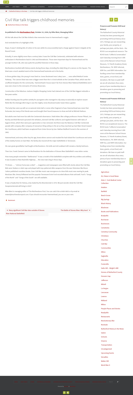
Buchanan (105, 219)
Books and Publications (109, 211)
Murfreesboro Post (27, 32)
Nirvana (66, 386)
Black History (106, 203)
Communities (106, 248)
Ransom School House (99, 382)
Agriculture (105, 172)
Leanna (104, 296)
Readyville (105, 312)
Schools (104, 337)
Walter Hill (105, 361)
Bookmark (11, 200)
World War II (105, 365)
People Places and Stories (110, 308)
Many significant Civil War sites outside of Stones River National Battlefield (25, 211)
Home (16, 382)
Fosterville (105, 264)
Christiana (104, 236)
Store (32, 382)
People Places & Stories (82, 382)
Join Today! (24, 382)
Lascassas (104, 292)
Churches (104, 240)
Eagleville (104, 256)
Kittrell (103, 284)
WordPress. (72, 386)
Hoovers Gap (106, 276)
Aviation (104, 187)
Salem (103, 333)
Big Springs (105, 199)
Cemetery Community (109, 232)
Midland (104, 300)
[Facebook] (4, 2)
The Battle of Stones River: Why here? (75, 210)
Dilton (103, 252)
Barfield (104, 191)
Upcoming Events (107, 353)
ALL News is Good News (110, 176)
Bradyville (104, 215)
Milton (103, 304)
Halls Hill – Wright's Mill (109, 268)
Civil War (104, 244)
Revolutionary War (108, 321)
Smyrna (104, 341)
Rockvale (104, 325)
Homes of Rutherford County (111, 272)
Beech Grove (105, 195)
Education (104, 260)
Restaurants (105, 316)
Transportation (106, 345)
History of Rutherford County (63, 382)
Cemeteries (105, 228)
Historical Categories (44, 382)
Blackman (104, 207)
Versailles (104, 357)
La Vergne (104, 288)
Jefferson (104, 280)
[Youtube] (7, 2)
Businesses (105, 223)
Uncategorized (106, 349)
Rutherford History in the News (18, 11)
